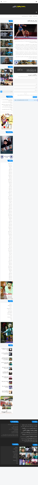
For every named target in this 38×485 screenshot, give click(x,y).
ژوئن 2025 (10, 183)
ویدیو (11, 318)
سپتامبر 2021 (10, 248)
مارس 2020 (10, 274)
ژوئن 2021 (10, 253)
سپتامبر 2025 (10, 179)
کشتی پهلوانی (28, 441)
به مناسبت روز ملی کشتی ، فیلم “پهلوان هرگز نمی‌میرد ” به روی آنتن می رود (7, 105)
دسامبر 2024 (10, 192)
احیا (36, 425)
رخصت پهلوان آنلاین (28, 430)
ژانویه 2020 (10, 277)
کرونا (34, 441)
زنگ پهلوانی (32, 432)
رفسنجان (35, 432)
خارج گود (30, 16)
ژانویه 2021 (10, 260)
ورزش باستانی (24, 438)
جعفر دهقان (31, 426)
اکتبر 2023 (10, 212)
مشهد (23, 436)
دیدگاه (36, 78)
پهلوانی (36, 441)
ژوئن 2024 (10, 201)
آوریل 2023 (10, 221)
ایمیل (36, 87)
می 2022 (10, 237)
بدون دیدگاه (31, 22)
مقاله (11, 315)
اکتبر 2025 (10, 178)
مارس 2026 (10, 170)
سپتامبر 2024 (10, 196)
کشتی (30, 441)
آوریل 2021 (10, 256)
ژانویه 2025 (10, 191)
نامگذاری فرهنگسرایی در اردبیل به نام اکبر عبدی (5, 372)
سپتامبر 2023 (10, 214)
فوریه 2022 (10, 241)
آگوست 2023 (10, 215)
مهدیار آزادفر (21, 436)
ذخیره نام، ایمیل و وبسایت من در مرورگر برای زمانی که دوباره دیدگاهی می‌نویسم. (27, 95)
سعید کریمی (23, 432)
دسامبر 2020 (10, 261)
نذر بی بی (35, 438)
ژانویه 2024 (10, 208)
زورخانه (28, 432)
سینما (36, 434)
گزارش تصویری (10, 311)
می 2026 (10, 168)
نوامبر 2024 (10, 194)
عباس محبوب (31, 434)
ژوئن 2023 (10, 218)
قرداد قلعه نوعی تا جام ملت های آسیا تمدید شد (4, 354)
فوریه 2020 (10, 276)
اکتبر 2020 (10, 264)
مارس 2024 (10, 205)
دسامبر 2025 (10, 175)
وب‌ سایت (36, 90)
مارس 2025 (10, 188)
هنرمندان (30, 438)
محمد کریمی (29, 436)
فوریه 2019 (10, 279)
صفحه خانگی (35, 16)
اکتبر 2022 (10, 230)
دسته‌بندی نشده (10, 309)
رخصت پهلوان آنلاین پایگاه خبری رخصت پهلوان (19, 6)
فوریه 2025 (10, 189)
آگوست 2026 (10, 163)
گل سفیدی (25, 441)
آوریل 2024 (10, 204)
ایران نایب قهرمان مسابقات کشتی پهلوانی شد (5, 377)
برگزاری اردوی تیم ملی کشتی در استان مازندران (4, 363)
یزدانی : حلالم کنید (20, 69)
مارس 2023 (10, 222)
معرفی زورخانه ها (9, 314)
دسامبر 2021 (10, 244)
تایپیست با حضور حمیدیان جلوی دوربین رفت (5, 368)
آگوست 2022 (10, 233)
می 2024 (10, 202)
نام (36, 84)
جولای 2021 (10, 251)
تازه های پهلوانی (10, 52)
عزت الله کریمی (27, 434)
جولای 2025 (10, 182)
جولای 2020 (10, 269)
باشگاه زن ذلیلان (27, 424)
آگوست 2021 (10, 250)
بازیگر (31, 425)
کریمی (32, 441)
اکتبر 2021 (10, 247)
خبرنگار (29, 428)
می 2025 (10, 185)
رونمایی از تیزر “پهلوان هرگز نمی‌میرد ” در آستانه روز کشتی (5, 349)
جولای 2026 (10, 165)
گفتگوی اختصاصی (9, 312)
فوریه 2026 (10, 172)
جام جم (34, 426)
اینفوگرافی (10, 304)
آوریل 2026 (10, 169)
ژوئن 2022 (10, 235)
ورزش (27, 438)
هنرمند (33, 438)
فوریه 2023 (10, 224)
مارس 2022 (10, 240)
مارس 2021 (10, 257)
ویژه (11, 319)
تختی (24, 424)
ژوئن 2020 (10, 270)
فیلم (33, 436)
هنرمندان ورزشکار (9, 317)
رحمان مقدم (27, 428)
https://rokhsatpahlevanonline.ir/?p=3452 (21, 100)
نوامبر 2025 (10, 176)
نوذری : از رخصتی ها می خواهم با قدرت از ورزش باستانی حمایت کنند (31, 70)
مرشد (25, 436)
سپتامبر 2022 (10, 231)
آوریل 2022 (10, 238)
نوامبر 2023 (10, 211)
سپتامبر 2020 (10, 266)
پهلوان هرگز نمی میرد (25, 440)
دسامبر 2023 (10, 209)
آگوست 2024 (10, 198)
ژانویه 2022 (10, 243)
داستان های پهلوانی (9, 308)
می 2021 (10, 254)
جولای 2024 (10, 199)
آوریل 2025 (10, 186)
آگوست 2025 (10, 181)
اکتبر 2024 (10, 195)
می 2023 (10, 220)
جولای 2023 (10, 217)
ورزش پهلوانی (32, 440)
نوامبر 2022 (10, 228)
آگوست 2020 (10, 267)
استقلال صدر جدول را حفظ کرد (5, 382)
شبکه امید (35, 434)
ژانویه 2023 (10, 225)
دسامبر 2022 (10, 227)
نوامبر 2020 (10, 263)
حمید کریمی (32, 428)
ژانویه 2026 (10, 173)
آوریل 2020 (10, 273)
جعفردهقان (28, 426)
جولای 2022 (10, 234)
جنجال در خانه (25, 426)
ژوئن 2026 (10, 166)
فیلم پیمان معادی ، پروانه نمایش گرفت (5, 387)
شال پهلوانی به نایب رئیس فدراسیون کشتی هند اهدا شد (5, 391)
